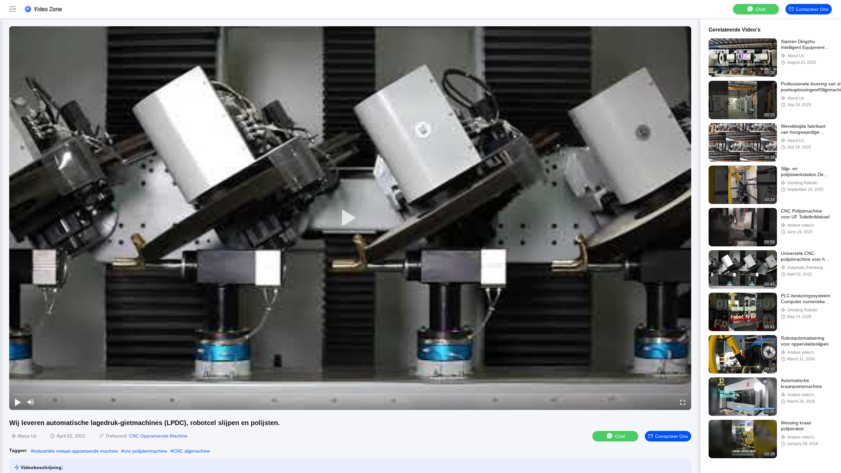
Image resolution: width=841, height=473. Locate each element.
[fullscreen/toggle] (682, 402)
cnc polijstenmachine (145, 451)
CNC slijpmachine (191, 451)
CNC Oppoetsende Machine (158, 436)
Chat (760, 9)
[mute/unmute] (30, 402)
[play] (350, 218)
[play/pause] (17, 402)
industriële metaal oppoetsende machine (76, 451)
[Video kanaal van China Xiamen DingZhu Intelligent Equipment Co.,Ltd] (43, 9)
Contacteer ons (812, 9)
